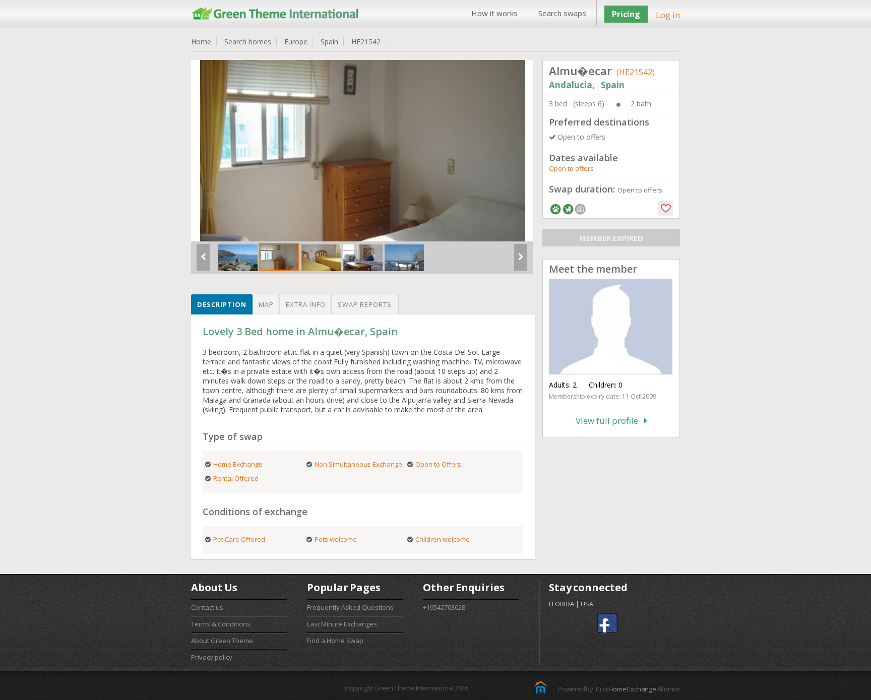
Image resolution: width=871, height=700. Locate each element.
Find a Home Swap (335, 640)
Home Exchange (632, 688)
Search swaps (562, 13)
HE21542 (366, 41)
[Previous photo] (203, 261)
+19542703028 (444, 607)
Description (221, 304)
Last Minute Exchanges (342, 623)
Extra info (306, 304)
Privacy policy (211, 657)
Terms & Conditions (221, 623)
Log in (668, 15)
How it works (494, 13)
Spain (329, 41)
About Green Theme (222, 640)
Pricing (626, 14)
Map (266, 304)
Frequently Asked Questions (350, 607)
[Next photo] (520, 261)
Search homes (247, 41)
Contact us (207, 607)
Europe (295, 41)
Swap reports (365, 304)
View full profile (610, 420)
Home (201, 41)
